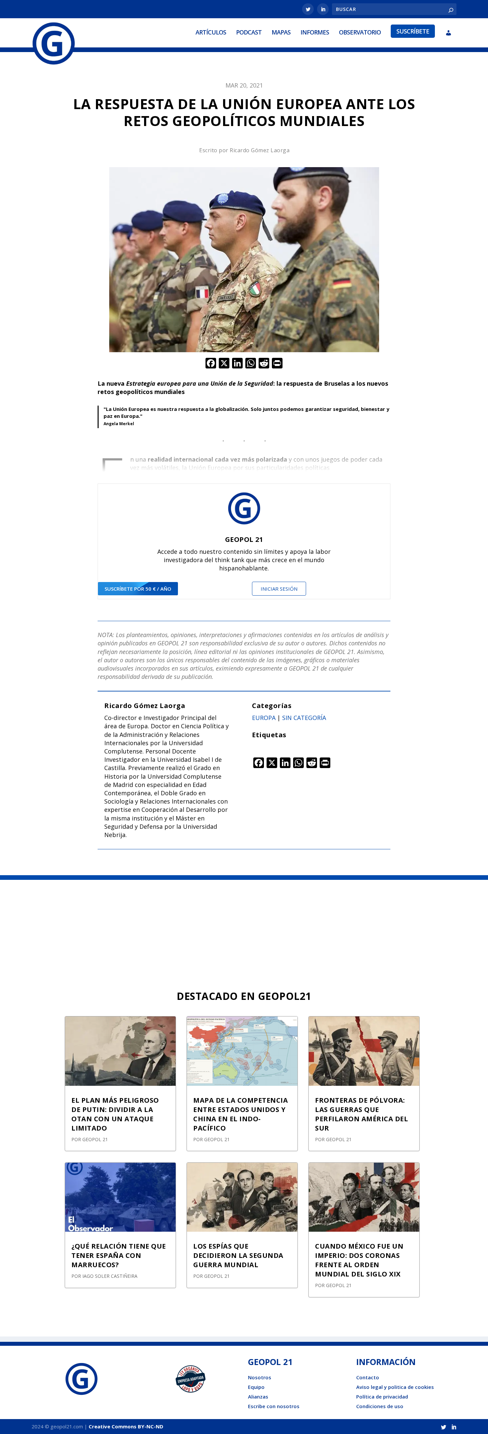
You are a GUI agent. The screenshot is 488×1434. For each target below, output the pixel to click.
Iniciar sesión (279, 588)
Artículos (211, 32)
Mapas (281, 32)
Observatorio (360, 32)
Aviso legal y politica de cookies (395, 1387)
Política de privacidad (382, 1396)
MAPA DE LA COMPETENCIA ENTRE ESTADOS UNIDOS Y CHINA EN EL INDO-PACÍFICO (240, 1114)
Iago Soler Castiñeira (109, 1276)
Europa (264, 718)
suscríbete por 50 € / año (138, 588)
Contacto (367, 1377)
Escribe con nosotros (273, 1406)
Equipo (256, 1387)
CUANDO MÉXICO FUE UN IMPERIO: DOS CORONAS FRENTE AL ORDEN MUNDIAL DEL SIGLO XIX (359, 1260)
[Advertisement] (244, 929)
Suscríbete (412, 31)
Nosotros (259, 1377)
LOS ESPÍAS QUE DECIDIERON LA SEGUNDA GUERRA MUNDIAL (238, 1255)
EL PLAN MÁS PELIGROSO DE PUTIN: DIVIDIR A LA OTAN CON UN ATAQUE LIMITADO (115, 1114)
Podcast (249, 32)
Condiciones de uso (379, 1406)
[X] (224, 364)
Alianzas (258, 1396)
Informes (314, 32)
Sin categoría (304, 718)
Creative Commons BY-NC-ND (126, 1426)
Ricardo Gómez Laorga (259, 150)
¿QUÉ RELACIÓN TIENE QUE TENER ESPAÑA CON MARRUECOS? (118, 1255)
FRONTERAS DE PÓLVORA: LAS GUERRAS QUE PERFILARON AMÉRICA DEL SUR (361, 1114)
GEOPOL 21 (95, 1139)
